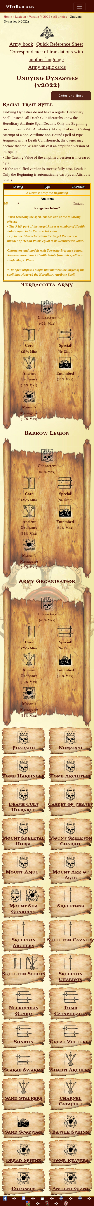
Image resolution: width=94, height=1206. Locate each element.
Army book (21, 44)
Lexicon (20, 16)
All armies (60, 16)
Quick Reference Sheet (59, 44)
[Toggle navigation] (79, 6)
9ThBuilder (20, 6)
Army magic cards (47, 67)
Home (8, 16)
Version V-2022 (39, 16)
